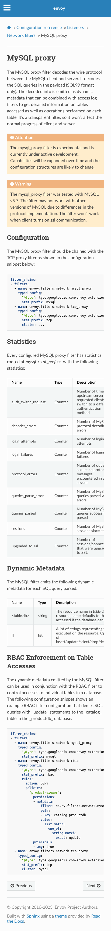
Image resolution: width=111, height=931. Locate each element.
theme (61, 916)
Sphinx (33, 916)
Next (91, 886)
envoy (59, 8)
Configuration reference (39, 28)
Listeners (75, 28)
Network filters (21, 35)
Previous (23, 886)
